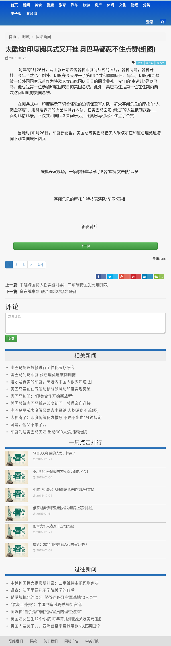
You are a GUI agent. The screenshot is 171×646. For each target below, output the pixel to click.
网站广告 (71, 641)
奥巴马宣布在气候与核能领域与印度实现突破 (50, 389)
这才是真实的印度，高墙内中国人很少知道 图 (51, 382)
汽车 (74, 5)
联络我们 (16, 641)
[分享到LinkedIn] (147, 276)
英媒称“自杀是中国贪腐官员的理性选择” (46, 611)
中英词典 (92, 641)
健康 (50, 5)
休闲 (110, 5)
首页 (14, 5)
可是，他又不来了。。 (29, 424)
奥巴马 (160, 62)
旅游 (86, 5)
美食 (38, 5)
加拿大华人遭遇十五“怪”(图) (53, 526)
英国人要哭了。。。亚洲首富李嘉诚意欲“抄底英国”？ (56, 626)
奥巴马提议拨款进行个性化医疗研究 (42, 367)
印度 (139, 62)
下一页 (85, 246)
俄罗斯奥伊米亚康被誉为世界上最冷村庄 (63, 508)
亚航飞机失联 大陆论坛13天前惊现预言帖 (63, 489)
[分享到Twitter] (112, 276)
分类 (146, 5)
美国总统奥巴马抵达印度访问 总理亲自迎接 (50, 403)
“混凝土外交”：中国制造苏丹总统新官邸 (46, 604)
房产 (98, 5)
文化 (122, 5)
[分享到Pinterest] (135, 276)
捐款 (33, 641)
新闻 (26, 5)
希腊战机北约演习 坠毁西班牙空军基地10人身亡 (53, 597)
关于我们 (50, 641)
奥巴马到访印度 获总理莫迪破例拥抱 (43, 374)
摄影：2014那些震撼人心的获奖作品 (60, 544)
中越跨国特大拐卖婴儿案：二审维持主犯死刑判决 (64, 284)
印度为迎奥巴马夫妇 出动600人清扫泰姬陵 (48, 432)
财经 (134, 5)
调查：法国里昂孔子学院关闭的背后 (42, 590)
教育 (62, 5)
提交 (11, 338)
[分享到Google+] (124, 276)
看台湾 (31, 13)
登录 (149, 22)
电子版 (16, 13)
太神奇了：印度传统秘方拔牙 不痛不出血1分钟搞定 (56, 417)
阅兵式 (149, 62)
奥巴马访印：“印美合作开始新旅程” (42, 396)
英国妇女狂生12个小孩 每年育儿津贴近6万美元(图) (56, 619)
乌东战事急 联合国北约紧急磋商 (48, 291)
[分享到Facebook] (101, 276)
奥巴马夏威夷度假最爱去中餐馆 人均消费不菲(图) (54, 410)
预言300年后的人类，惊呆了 (54, 453)
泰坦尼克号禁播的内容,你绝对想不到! (60, 471)
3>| (40, 264)
